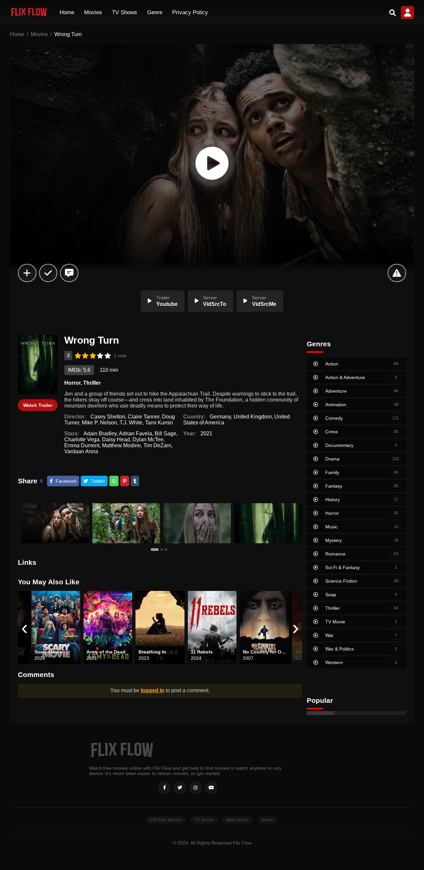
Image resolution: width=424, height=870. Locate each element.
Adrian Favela (135, 433)
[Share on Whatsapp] (114, 481)
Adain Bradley (100, 433)
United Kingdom (253, 416)
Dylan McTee (147, 439)
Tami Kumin (159, 422)
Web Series (237, 820)
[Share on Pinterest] (124, 481)
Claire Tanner (143, 416)
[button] (155, 549)
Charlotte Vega (81, 439)
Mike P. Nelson (99, 422)
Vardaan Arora (81, 451)
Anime (267, 820)
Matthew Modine (121, 445)
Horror (72, 383)
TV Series (204, 820)
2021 (206, 433)
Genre (154, 12)
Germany (220, 416)
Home (67, 12)
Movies (93, 12)
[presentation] (24, 627)
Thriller (92, 383)
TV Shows (124, 12)
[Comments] (69, 273)
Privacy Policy (190, 12)
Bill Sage (165, 433)
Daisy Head (116, 439)
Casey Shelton (107, 416)
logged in (152, 690)
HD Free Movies (166, 820)
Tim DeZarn (157, 445)
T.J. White (131, 422)
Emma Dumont (81, 445)
